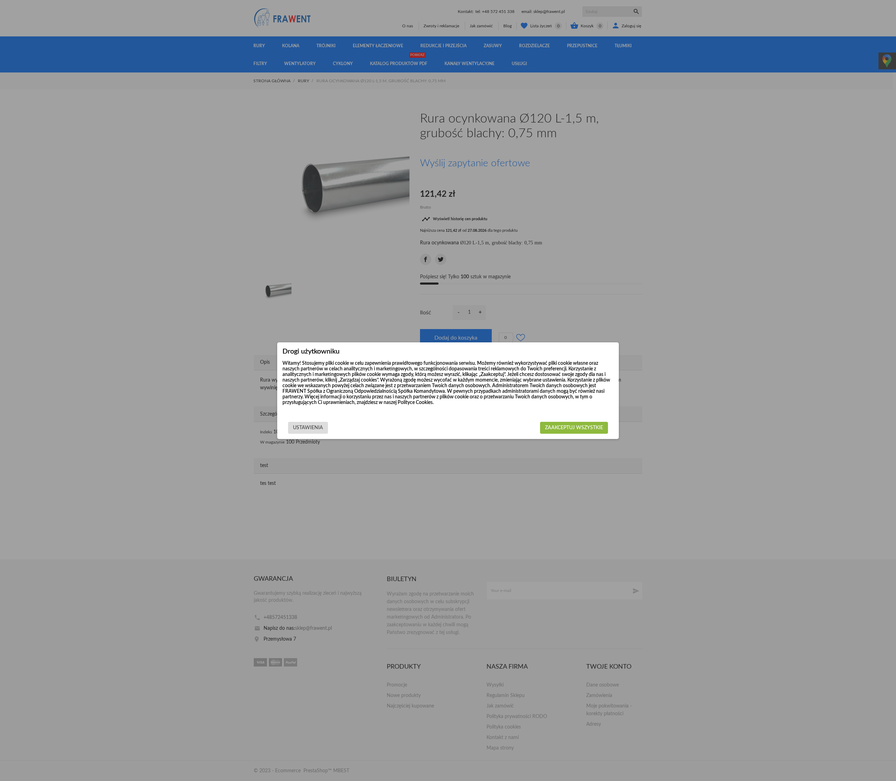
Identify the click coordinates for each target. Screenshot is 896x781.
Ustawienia (308, 427)
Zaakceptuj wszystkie (574, 427)
